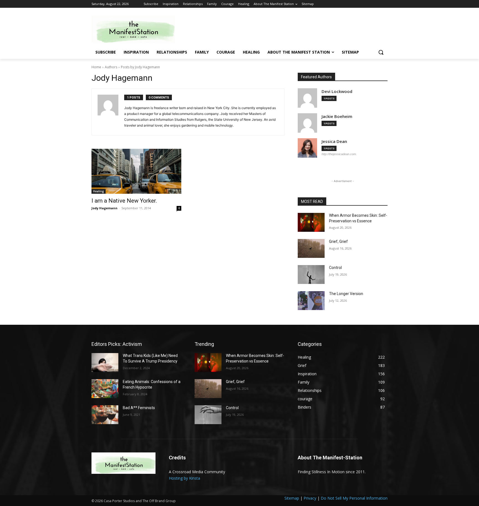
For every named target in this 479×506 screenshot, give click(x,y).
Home (96, 67)
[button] (381, 52)
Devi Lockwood (337, 91)
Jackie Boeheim (337, 116)
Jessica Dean (334, 141)
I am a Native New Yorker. (124, 200)
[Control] (311, 274)
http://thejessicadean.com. (339, 154)
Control (335, 267)
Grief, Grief (338, 241)
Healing (98, 191)
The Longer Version (346, 293)
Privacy (310, 498)
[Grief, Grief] (311, 248)
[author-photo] (111, 112)
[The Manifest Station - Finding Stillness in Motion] (135, 29)
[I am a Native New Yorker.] (136, 171)
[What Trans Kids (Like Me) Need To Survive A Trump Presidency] (104, 362)
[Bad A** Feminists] (104, 414)
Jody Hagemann (104, 208)
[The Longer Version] (311, 300)
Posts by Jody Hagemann (140, 67)
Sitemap (291, 498)
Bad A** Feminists (139, 408)
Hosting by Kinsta (184, 478)
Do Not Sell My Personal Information (354, 498)
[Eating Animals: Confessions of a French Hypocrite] (104, 388)
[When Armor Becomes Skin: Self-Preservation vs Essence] (311, 222)
